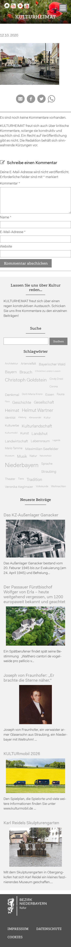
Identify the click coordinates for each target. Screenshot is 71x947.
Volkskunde (42, 486)
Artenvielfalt (28, 363)
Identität (10, 418)
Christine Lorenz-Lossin (48, 371)
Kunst (24, 433)
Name (5, 217)
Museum (9, 456)
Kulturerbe (12, 425)
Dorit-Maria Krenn (32, 394)
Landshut (40, 434)
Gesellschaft (44, 403)
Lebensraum (40, 441)
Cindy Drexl (56, 379)
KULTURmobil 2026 (22, 754)
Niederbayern (21, 465)
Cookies (14, 937)
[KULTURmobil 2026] (35, 792)
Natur (33, 456)
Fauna (60, 394)
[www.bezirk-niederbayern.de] (27, 906)
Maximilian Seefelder (41, 449)
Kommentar (10, 183)
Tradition (34, 480)
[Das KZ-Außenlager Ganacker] (35, 556)
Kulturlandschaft (37, 426)
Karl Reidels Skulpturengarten (31, 823)
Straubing (48, 472)
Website (6, 246)
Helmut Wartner (37, 410)
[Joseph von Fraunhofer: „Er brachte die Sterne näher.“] (35, 723)
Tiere (21, 479)
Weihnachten (58, 486)
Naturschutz (45, 456)
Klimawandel (35, 418)
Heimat (12, 410)
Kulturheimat (35, 17)
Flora (7, 402)
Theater (10, 479)
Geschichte (21, 403)
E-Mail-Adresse (13, 232)
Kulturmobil (11, 433)
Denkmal (12, 395)
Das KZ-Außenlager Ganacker (31, 515)
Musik (22, 457)
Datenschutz (49, 929)
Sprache (46, 463)
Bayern (11, 372)
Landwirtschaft (16, 441)
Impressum (17, 929)
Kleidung (22, 418)
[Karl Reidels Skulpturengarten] (35, 865)
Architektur (11, 363)
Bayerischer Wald (52, 364)
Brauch (26, 372)
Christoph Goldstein (26, 380)
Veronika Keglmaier (19, 487)
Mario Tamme (13, 448)
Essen (49, 394)
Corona (54, 386)
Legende (56, 440)
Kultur (47, 418)
